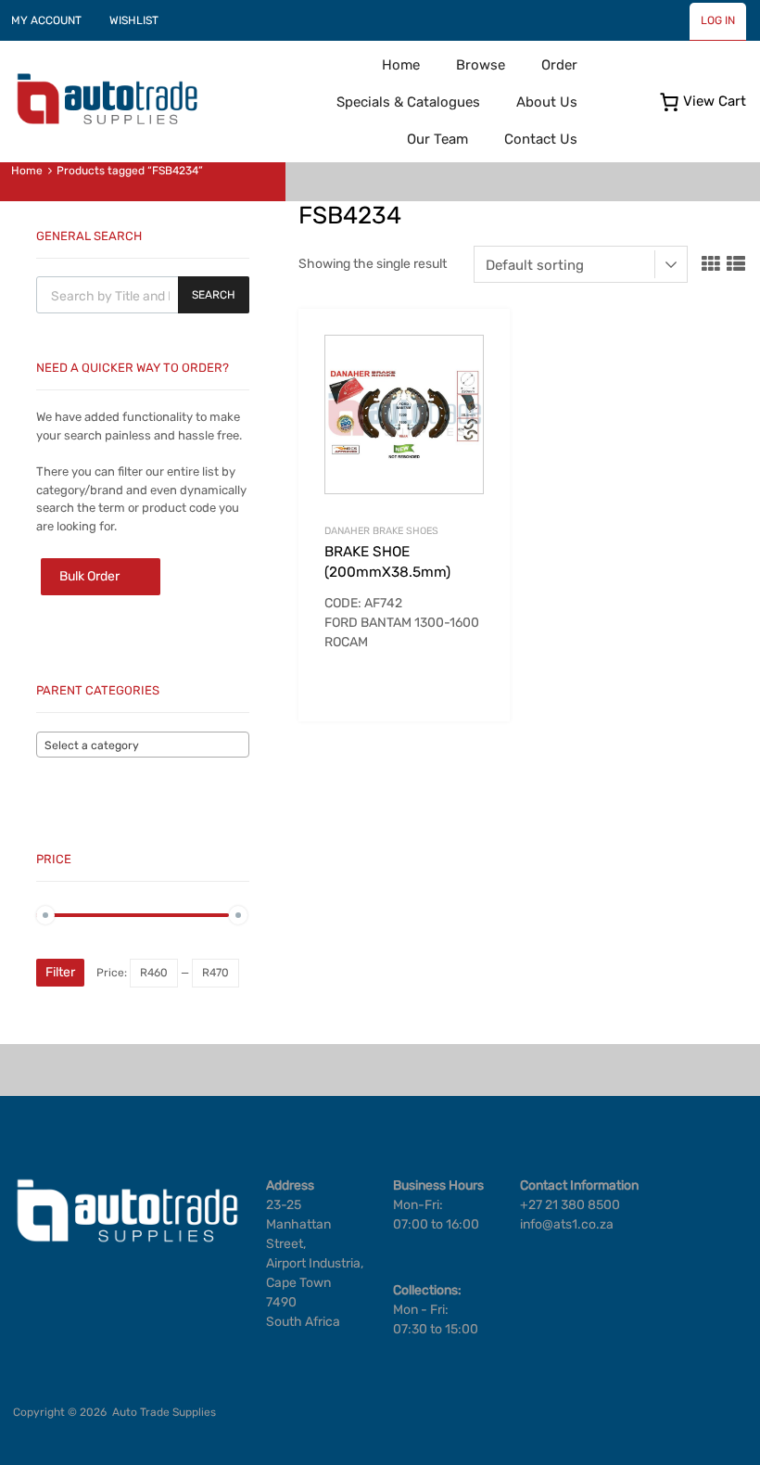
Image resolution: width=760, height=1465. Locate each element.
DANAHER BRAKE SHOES (381, 531)
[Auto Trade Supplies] (106, 122)
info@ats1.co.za (567, 1224)
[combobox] (142, 745)
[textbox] (142, 745)
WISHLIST (133, 20)
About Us (546, 102)
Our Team (437, 139)
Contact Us (540, 139)
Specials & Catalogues (408, 102)
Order (559, 65)
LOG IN (718, 20)
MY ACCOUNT (46, 20)
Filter (60, 972)
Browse (480, 65)
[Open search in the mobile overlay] (142, 294)
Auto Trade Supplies (164, 1412)
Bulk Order (89, 576)
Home (401, 65)
